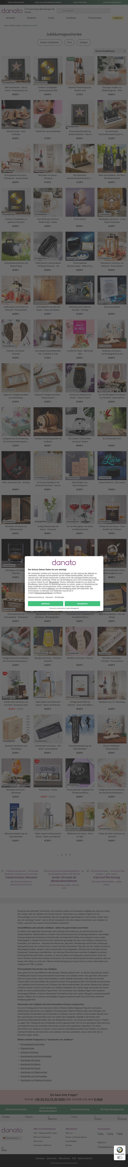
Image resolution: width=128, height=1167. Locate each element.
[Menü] (124, 1146)
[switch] (119, 1157)
